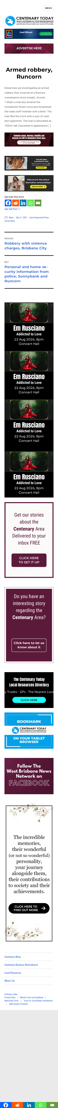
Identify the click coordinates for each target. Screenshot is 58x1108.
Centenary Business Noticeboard (21, 965)
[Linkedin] (23, 203)
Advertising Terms (11, 1000)
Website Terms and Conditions (31, 997)
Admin (11, 217)
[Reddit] (15, 203)
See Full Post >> (12, 209)
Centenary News (12, 957)
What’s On (9, 981)
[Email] (37, 203)
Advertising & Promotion (18, 1003)
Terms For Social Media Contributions (38, 1000)
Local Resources (12, 973)
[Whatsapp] (30, 203)
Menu (48, 8)
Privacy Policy (9, 997)
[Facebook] (8, 203)
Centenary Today (10, 994)
